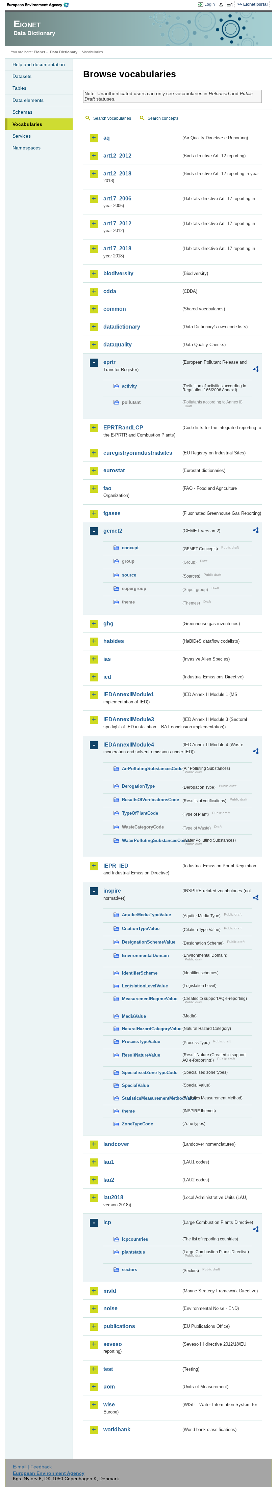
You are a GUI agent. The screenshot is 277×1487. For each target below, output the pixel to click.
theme (128, 1111)
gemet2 (112, 531)
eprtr (109, 362)
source (129, 575)
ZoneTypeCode (137, 1123)
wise (109, 1404)
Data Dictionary (63, 52)
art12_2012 (117, 156)
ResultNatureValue (141, 1055)
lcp (107, 1222)
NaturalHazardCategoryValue (151, 1028)
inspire (112, 891)
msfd (109, 1291)
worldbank (116, 1429)
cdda (109, 291)
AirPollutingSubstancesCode (151, 768)
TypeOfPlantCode (140, 813)
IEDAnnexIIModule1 (128, 694)
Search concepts (163, 118)
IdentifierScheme (139, 973)
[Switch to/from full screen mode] (231, 4)
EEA (40, 4)
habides (113, 641)
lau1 (108, 1162)
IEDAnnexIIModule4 (128, 745)
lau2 (108, 1180)
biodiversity (118, 273)
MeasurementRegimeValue (149, 998)
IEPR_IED (115, 866)
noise (110, 1308)
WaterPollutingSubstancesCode (151, 840)
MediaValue (134, 1016)
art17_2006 (117, 198)
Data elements (28, 100)
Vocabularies (27, 124)
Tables (19, 88)
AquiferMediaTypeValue (146, 914)
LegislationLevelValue (145, 985)
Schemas (22, 112)
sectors (129, 1269)
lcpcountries (135, 1239)
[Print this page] (222, 4)
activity (129, 386)
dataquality (117, 344)
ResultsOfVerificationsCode (150, 799)
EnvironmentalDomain (145, 955)
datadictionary (121, 327)
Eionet (39, 52)
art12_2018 (117, 173)
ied (107, 677)
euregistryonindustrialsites (137, 453)
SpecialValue (135, 1085)
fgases (112, 513)
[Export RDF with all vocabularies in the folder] (255, 370)
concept (130, 547)
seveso (112, 1344)
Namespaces (26, 147)
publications (119, 1326)
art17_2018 (117, 248)
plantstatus (133, 1252)
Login (209, 4)
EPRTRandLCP (123, 427)
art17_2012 (117, 223)
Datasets (21, 76)
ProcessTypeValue (141, 1041)
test (108, 1369)
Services (21, 136)
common (114, 309)
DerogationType (138, 786)
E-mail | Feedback (32, 1466)
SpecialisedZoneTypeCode (149, 1072)
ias (107, 659)
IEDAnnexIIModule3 (128, 719)
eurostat (114, 470)
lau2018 (113, 1197)
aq (106, 138)
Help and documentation (38, 64)
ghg (108, 623)
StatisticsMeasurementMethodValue (151, 1098)
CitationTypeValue (140, 928)
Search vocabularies (112, 118)
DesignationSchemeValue (148, 942)
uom (109, 1387)
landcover (116, 1144)
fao (107, 488)
